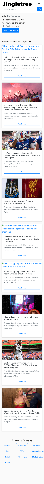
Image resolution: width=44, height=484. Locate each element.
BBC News (36, 445)
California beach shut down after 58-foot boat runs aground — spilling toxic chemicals (21, 239)
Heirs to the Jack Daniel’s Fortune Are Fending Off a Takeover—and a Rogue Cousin (21, 59)
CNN (7, 451)
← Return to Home (10, 30)
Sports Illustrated (37, 451)
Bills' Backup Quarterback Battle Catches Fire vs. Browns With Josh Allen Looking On (22, 155)
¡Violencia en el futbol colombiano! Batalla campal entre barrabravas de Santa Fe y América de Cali (20, 107)
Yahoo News (22, 457)
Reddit (7, 457)
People (7, 463)
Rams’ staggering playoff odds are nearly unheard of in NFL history (19, 272)
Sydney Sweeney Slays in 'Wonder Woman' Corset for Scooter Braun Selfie (22, 412)
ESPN (22, 451)
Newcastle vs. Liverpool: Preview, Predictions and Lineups (18, 202)
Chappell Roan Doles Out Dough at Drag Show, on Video (22, 318)
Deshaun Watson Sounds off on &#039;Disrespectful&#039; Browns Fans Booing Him (20, 365)
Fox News (22, 445)
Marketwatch (37, 457)
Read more (22, 76)
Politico (7, 445)
